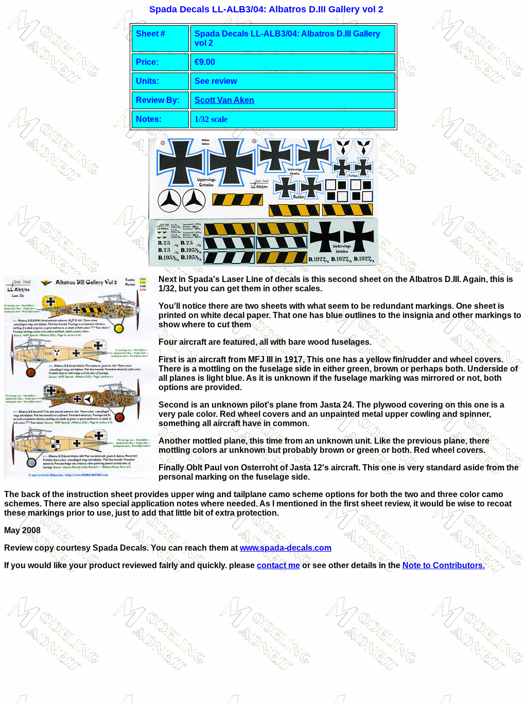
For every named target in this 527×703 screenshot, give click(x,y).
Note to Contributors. (443, 565)
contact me (278, 565)
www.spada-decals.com (285, 547)
